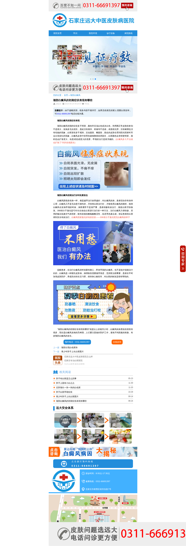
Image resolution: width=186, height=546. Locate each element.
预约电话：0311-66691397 (77, 342)
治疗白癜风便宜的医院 (74, 360)
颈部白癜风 (75, 95)
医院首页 (57, 33)
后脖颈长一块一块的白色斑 (68, 387)
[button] (90, 79)
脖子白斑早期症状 (64, 392)
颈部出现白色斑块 (69, 347)
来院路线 (128, 33)
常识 (75, 33)
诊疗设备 (111, 33)
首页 (66, 95)
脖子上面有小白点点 (65, 383)
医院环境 (93, 33)
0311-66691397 (64, 114)
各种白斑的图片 (71, 364)
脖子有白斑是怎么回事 (66, 378)
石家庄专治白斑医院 (73, 356)
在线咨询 (117, 342)
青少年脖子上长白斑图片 (72, 351)
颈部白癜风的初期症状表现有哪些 (71, 401)
